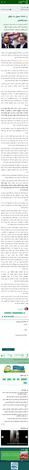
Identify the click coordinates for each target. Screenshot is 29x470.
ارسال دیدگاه (8, 349)
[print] (2, 317)
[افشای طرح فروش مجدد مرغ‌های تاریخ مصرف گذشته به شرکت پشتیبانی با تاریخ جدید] (24, 455)
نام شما (25, 324)
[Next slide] (2, 437)
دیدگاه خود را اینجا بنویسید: (21, 335)
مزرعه (25, 383)
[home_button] (27, 7)
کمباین (9, 379)
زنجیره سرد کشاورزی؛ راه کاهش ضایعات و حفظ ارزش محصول (14, 409)
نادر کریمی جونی (21, 309)
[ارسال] (5, 317)
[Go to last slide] (26, 437)
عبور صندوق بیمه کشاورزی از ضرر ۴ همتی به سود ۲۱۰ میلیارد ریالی (14, 405)
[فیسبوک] (9, 317)
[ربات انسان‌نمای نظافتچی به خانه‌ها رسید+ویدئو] (14, 438)
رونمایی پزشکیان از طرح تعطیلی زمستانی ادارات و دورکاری (15, 421)
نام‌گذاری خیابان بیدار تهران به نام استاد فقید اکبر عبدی (15, 402)
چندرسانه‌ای (23, 428)
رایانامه (25, 330)
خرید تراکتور (23, 379)
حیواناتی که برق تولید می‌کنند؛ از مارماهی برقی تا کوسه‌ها (15, 412)
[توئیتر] (11, 317)
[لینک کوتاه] (7, 317)
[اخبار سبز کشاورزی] (23, 2)
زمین (4, 379)
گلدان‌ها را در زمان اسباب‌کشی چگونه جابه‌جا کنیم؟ (16, 418)
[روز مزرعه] (14, 369)
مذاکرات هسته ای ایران (17, 313)
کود (14, 379)
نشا (18, 379)
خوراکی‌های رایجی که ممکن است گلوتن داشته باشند (16, 397)
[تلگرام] (13, 317)
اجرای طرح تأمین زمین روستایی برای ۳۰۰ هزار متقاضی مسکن (14, 399)
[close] (26, 450)
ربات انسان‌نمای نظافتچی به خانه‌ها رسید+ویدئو (17, 443)
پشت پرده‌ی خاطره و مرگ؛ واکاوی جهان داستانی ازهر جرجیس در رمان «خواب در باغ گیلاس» (14, 415)
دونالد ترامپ (7, 313)
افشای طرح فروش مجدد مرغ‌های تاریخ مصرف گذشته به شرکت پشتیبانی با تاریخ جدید (10, 455)
